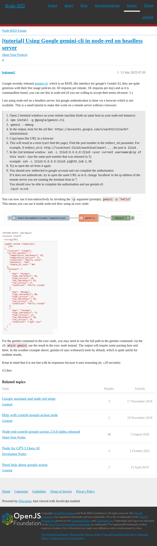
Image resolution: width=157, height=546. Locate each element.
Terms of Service (61, 491)
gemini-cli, (41, 83)
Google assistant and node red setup (28, 398)
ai (3, 59)
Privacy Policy (85, 491)
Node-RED (15, 5)
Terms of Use (77, 534)
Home (6, 491)
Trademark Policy (81, 520)
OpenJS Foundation (64, 513)
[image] (72, 218)
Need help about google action (24, 465)
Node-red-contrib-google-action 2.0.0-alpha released (41, 431)
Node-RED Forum (14, 30)
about (68, 5)
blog (84, 5)
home (52, 5)
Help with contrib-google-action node (30, 415)
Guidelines (39, 491)
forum (132, 5)
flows (148, 5)
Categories (21, 491)
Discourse (25, 501)
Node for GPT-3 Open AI (21, 448)
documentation (107, 5)
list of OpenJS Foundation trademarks (69, 524)
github (147, 17)
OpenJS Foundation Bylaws (119, 534)
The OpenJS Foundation (54, 534)
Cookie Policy (77, 538)
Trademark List (104, 520)
